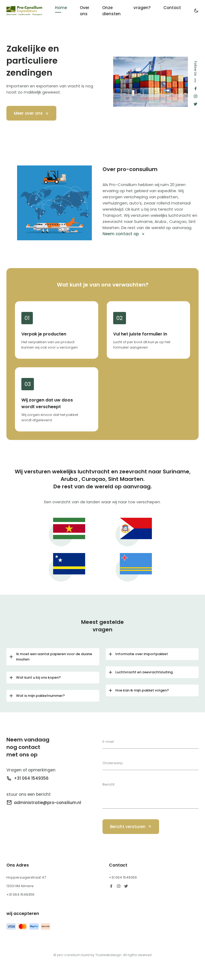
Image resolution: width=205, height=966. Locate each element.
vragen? (142, 7)
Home (61, 7)
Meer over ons (28, 113)
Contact (172, 7)
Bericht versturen (127, 826)
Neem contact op (120, 234)
